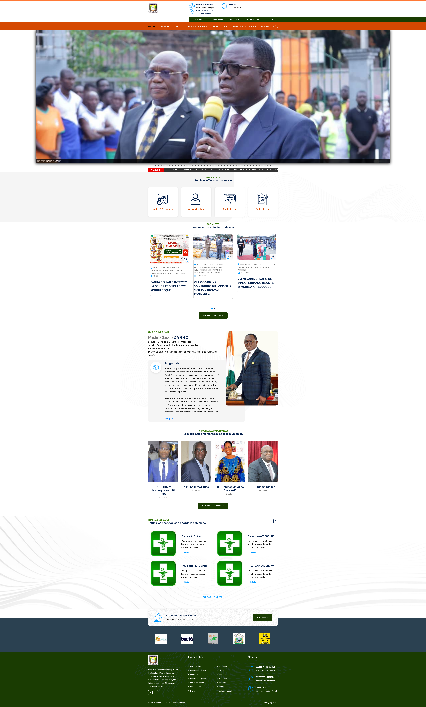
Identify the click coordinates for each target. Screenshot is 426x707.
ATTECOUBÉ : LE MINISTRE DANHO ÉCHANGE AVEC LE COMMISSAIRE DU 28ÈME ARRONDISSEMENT (209, 276)
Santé (221, 670)
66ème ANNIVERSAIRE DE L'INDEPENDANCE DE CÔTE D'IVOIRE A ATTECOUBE (166, 267)
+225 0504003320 (205, 10)
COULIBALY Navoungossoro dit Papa (163, 490)
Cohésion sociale (226, 691)
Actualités (194, 674)
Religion (222, 687)
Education (223, 666)
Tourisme (222, 683)
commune (165, 26)
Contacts (266, 26)
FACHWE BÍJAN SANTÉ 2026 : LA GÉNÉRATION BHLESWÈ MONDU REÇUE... (257, 286)
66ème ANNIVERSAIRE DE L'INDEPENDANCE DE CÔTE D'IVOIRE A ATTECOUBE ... (168, 282)
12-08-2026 (245, 276)
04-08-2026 (201, 282)
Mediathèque (218, 19)
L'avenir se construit (197, 26)
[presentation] (270, 521)
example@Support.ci (265, 680)
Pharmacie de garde (251, 19)
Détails (186, 552)
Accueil (152, 26)
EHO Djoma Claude (263, 487)
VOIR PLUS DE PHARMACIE (213, 597)
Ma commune (195, 666)
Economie (223, 679)
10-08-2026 (157, 273)
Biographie (172, 363)
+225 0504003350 (203, 13)
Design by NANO (271, 703)
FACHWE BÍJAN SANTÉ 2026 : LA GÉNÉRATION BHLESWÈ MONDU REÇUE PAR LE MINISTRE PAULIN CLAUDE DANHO (255, 270)
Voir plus (169, 418)
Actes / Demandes (199, 19)
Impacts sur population (244, 26)
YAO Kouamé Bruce (196, 487)
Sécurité (222, 674)
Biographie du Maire (198, 670)
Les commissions (197, 683)
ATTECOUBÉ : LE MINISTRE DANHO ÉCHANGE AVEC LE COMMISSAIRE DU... (212, 291)
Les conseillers (196, 687)
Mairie (178, 26)
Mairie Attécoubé (155, 703)
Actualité (233, 19)
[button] (212, 308)
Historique (194, 691)
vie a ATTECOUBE (220, 26)
